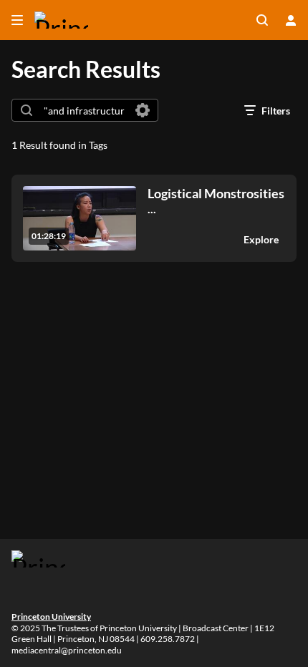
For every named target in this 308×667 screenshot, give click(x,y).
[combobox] (84, 110)
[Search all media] (262, 20)
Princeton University (51, 616)
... (216, 200)
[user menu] (290, 20)
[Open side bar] (17, 20)
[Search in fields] (142, 110)
